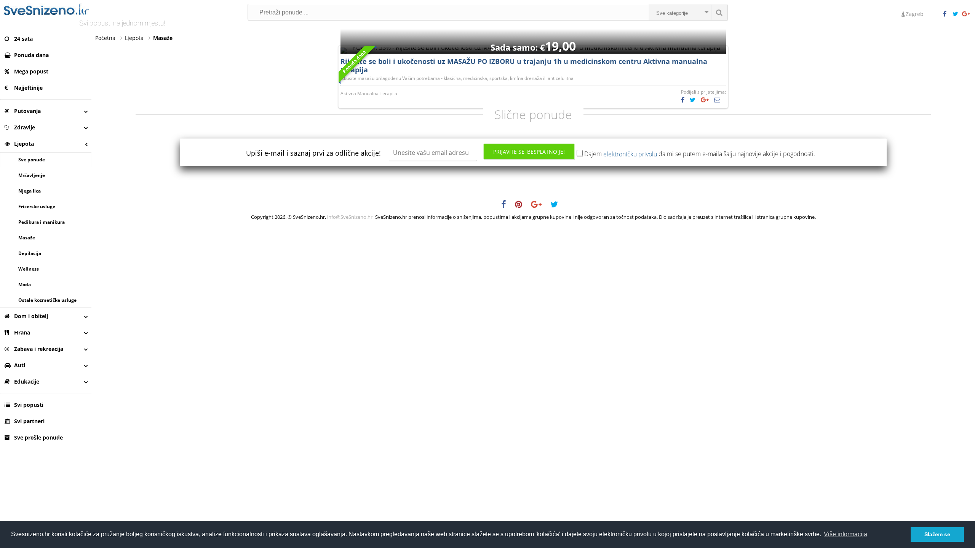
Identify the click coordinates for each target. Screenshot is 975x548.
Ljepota (24, 143)
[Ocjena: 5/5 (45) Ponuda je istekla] (533, 47)
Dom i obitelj (31, 316)
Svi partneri (29, 421)
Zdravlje (24, 127)
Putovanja (27, 111)
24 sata (23, 38)
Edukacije (26, 381)
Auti (19, 365)
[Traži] (719, 12)
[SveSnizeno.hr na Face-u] (947, 14)
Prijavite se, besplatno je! (529, 151)
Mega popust (31, 71)
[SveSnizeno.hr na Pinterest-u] (522, 205)
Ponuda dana (31, 55)
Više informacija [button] (845, 534)
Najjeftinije (28, 87)
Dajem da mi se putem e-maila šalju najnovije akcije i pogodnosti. (699, 154)
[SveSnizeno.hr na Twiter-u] (957, 14)
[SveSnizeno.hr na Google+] (966, 14)
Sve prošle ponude (38, 437)
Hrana (22, 332)
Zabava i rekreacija (38, 348)
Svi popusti (28, 404)
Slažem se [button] (937, 534)
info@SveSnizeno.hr (349, 216)
